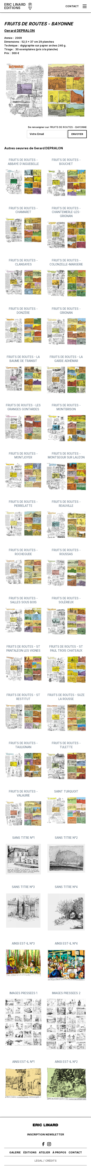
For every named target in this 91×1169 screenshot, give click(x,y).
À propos (59, 1152)
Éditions (29, 1152)
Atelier (44, 1152)
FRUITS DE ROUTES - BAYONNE (68, 127)
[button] (85, 6)
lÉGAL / (39, 1160)
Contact (72, 6)
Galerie (15, 1152)
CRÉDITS (51, 1160)
